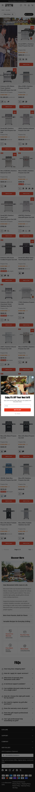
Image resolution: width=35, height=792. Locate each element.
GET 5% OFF (17, 410)
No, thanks (17, 413)
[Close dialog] (33, 377)
